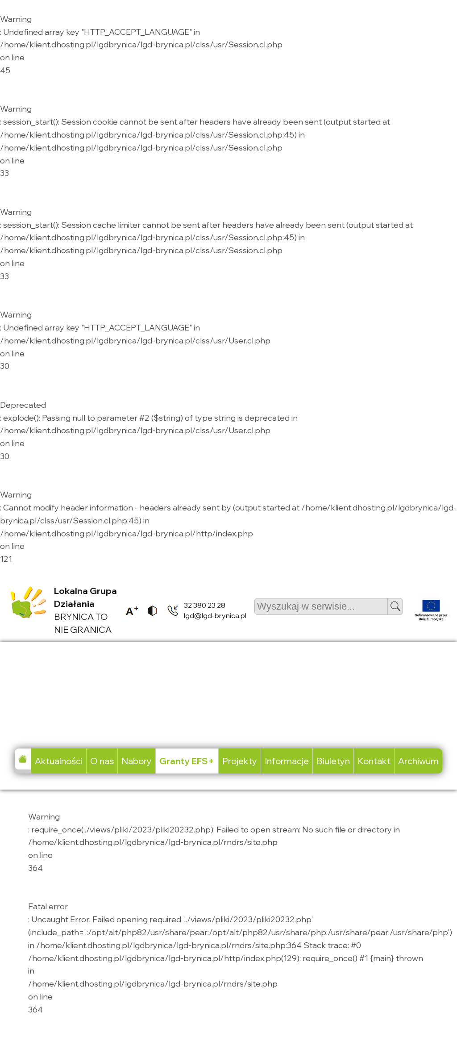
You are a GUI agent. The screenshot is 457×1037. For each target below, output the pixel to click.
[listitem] (129, 610)
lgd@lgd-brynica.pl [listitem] (215, 615)
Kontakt (374, 760)
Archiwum (418, 760)
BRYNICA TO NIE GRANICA (85, 610)
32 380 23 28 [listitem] (204, 605)
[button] (395, 606)
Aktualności (59, 760)
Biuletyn (333, 760)
